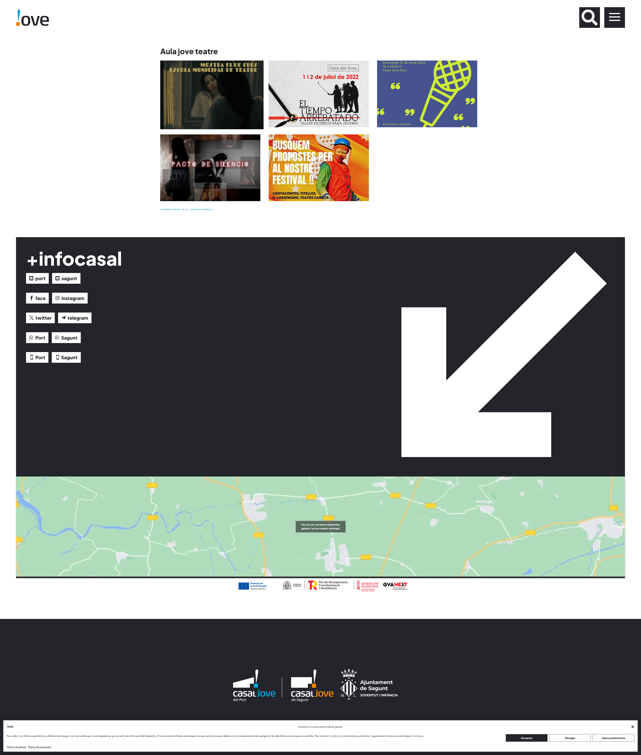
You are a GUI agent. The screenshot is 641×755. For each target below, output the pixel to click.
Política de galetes (16, 746)
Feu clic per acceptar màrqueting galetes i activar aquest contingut (320, 526)
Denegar (570, 737)
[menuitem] (589, 17)
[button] (632, 726)
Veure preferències (613, 737)
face (40, 298)
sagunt (69, 278)
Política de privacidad (39, 746)
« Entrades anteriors (170, 209)
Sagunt (69, 338)
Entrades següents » (203, 209)
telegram (77, 318)
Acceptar (526, 737)
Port (40, 338)
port (40, 278)
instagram (72, 298)
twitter (43, 318)
